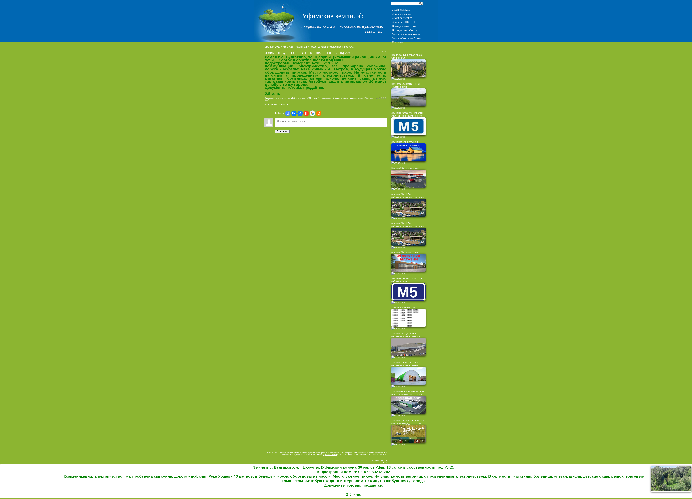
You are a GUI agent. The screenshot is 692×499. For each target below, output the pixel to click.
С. (319, 98)
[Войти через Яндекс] (306, 113)
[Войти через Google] (312, 113)
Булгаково (326, 98)
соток (360, 98)
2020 (277, 47)
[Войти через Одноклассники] (318, 113)
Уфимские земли (330, 455)
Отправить (282, 131)
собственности (349, 98)
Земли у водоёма (284, 98)
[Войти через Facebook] (300, 113)
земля (337, 98)
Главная (268, 47)
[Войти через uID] (287, 113)
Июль (285, 47)
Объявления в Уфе (379, 460)
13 (333, 98)
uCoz (385, 462)
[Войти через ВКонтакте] (294, 113)
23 (291, 47)
